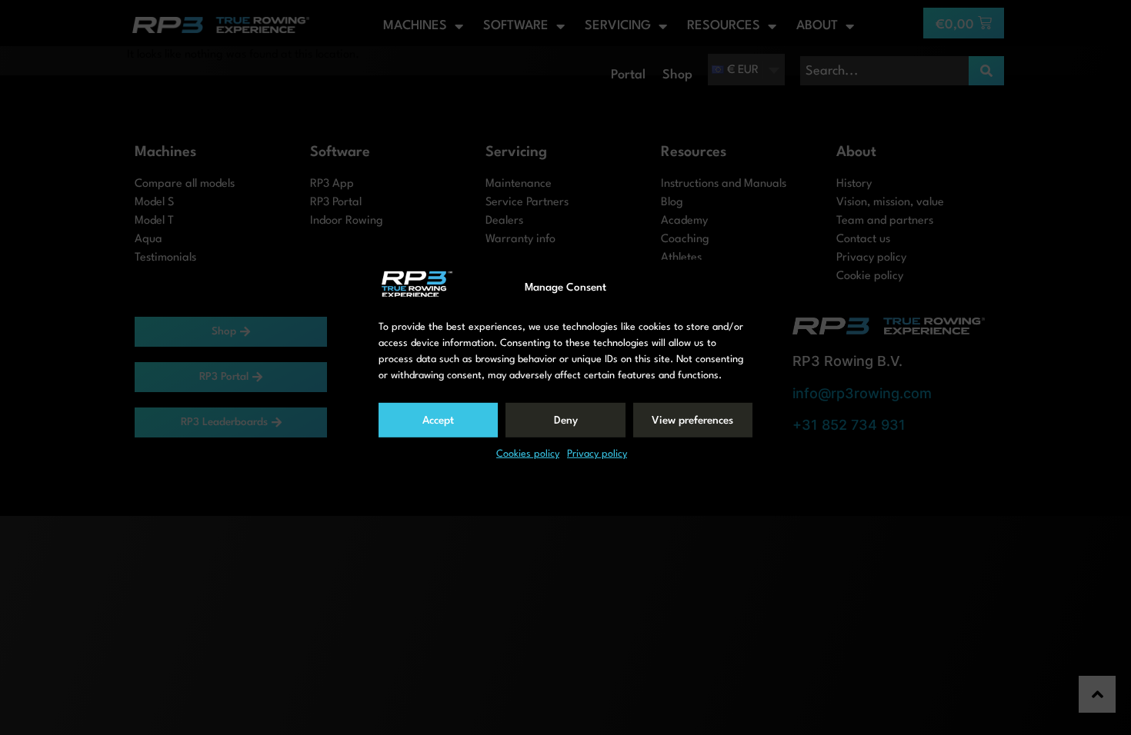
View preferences (692, 420)
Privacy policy (597, 454)
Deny (566, 420)
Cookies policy (527, 454)
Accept (438, 420)
